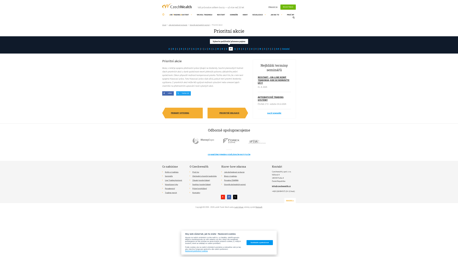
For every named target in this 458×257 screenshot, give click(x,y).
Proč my (290, 15)
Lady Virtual (238, 207)
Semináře (234, 15)
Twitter (235, 197)
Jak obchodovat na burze (234, 172)
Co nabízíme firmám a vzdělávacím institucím (229, 154)
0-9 (277, 48)
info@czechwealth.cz (281, 186)
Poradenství (170, 188)
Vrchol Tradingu (204, 15)
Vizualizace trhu (171, 184)
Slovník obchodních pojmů (235, 184)
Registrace (288, 7)
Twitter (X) (185, 93)
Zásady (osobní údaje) (201, 180)
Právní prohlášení (199, 188)
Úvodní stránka (163, 14)
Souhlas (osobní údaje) (201, 184)
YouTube (223, 197)
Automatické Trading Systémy (271, 98)
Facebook (229, 197)
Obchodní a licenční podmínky (204, 176)
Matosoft (259, 207)
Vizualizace (257, 15)
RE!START (221, 15)
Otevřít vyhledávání (294, 18)
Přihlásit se (273, 7)
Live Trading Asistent (173, 180)
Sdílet (170, 93)
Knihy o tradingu (171, 172)
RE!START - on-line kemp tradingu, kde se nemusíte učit (273, 80)
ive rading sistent (179, 15)
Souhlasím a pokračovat (260, 242)
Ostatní (285, 48)
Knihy (245, 15)
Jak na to (275, 15)
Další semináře (274, 113)
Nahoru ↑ (290, 200)
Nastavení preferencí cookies (196, 251)
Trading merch (171, 192)
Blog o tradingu (230, 176)
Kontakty (196, 192)
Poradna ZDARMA (231, 180)
